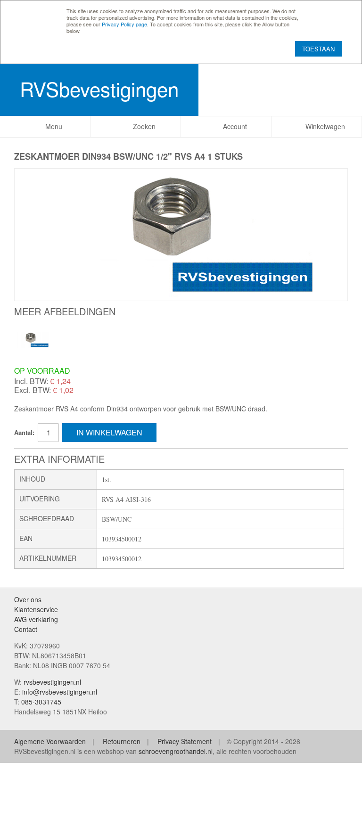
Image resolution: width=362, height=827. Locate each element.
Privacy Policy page (124, 24)
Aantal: (24, 432)
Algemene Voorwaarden (50, 741)
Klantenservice (36, 609)
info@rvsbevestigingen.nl (59, 691)
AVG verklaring (36, 619)
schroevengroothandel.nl (176, 751)
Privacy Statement (184, 741)
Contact (25, 629)
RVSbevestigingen (99, 88)
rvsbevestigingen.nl (52, 682)
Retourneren (121, 741)
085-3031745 (41, 701)
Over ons (27, 599)
